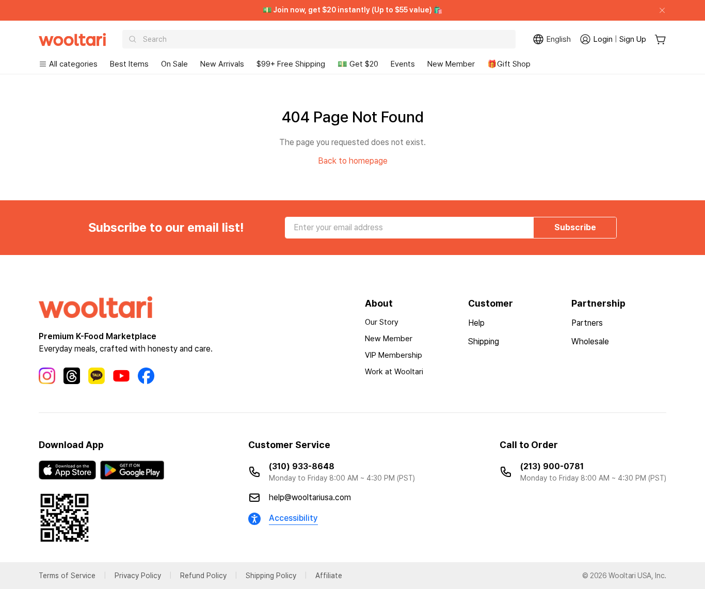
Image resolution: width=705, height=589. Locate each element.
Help (476, 323)
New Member (451, 64)
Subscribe (575, 227)
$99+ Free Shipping (291, 64)
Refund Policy (203, 575)
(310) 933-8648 (301, 466)
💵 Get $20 (358, 64)
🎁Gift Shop (509, 64)
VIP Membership (393, 355)
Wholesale (590, 341)
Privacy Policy (138, 575)
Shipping (483, 341)
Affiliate (328, 575)
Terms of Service (67, 575)
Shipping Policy (271, 575)
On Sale (174, 64)
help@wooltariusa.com (310, 497)
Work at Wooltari (394, 371)
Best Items (129, 64)
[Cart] (660, 39)
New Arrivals (222, 64)
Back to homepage (353, 161)
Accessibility (293, 518)
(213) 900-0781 (552, 466)
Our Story (381, 322)
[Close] (658, 10)
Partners (587, 323)
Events (403, 64)
